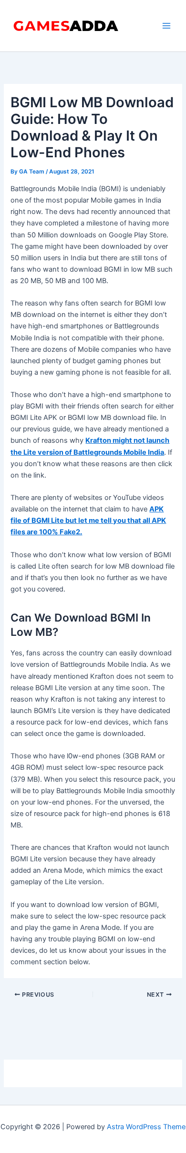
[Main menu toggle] (166, 26)
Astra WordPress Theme (146, 1126)
